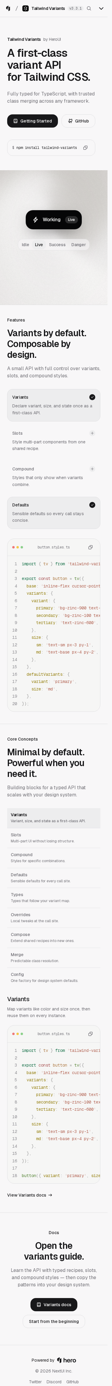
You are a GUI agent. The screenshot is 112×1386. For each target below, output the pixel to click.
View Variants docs (26, 1195)
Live (39, 244)
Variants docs (57, 1304)
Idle (25, 244)
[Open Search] (89, 8)
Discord (54, 1381)
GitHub (82, 121)
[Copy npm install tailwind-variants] (85, 147)
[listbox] (53, 898)
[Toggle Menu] (101, 8)
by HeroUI (52, 39)
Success (57, 244)
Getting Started (36, 121)
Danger (78, 244)
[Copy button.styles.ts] (90, 547)
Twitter (35, 1381)
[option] (53, 818)
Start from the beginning (54, 1321)
